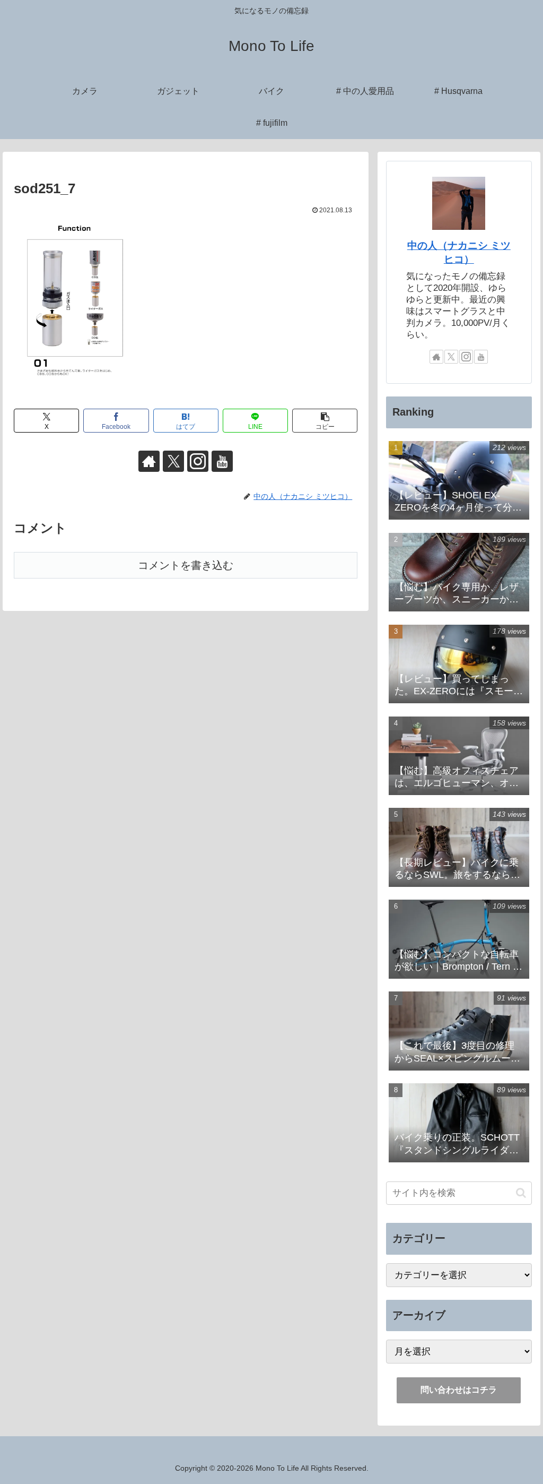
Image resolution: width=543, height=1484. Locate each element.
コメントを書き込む (185, 565)
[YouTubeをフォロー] (222, 461)
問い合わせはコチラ (459, 1389)
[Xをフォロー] (173, 461)
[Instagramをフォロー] (197, 461)
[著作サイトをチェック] (149, 461)
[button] (324, 421)
